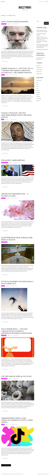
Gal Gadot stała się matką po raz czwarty (16, 376)
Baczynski (25, 7)
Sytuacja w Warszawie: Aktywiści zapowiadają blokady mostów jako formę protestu (16, 115)
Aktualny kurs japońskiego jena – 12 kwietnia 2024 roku (14, 194)
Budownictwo (4, 162)
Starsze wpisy (7, 465)
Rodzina (38, 94)
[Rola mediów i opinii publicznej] (17, 170)
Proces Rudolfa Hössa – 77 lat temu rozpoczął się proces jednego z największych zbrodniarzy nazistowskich (16, 331)
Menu (3, 1)
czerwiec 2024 (39, 73)
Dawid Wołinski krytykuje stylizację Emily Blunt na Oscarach (17, 238)
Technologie (4, 378)
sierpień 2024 (39, 71)
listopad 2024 (39, 67)
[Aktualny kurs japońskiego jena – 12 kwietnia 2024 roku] (17, 210)
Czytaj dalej (5, 61)
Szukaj (37, 21)
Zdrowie (38, 100)
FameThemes (46, 474)
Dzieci (3, 74)
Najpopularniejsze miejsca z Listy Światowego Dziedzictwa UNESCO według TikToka (17, 420)
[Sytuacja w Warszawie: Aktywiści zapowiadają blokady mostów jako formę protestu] (17, 131)
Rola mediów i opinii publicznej (13, 160)
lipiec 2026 (38, 65)
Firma (3, 424)
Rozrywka (4, 23)
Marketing (38, 92)
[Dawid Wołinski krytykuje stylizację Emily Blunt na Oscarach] (17, 253)
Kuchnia (3, 198)
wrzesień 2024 (39, 69)
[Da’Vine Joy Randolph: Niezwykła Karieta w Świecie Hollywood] (14, 299)
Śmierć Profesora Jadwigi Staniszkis (14, 21)
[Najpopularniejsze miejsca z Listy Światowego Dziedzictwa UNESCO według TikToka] (17, 436)
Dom (37, 82)
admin (9, 23)
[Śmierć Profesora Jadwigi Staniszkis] (17, 37)
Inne (3, 119)
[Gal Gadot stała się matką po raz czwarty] (17, 390)
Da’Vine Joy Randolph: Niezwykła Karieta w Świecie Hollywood (17, 282)
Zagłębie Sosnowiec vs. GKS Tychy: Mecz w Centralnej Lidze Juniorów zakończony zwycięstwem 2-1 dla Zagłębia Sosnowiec (17, 70)
